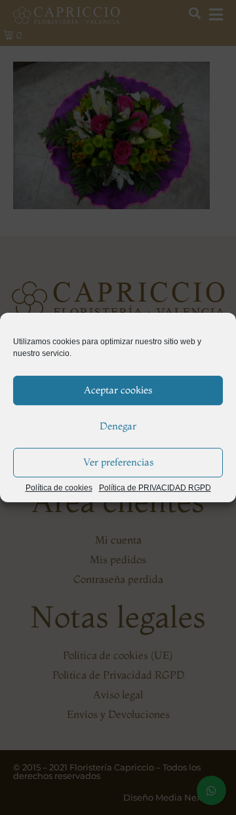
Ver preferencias (118, 462)
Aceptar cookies (118, 390)
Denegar (118, 426)
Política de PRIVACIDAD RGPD (155, 488)
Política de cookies (59, 488)
